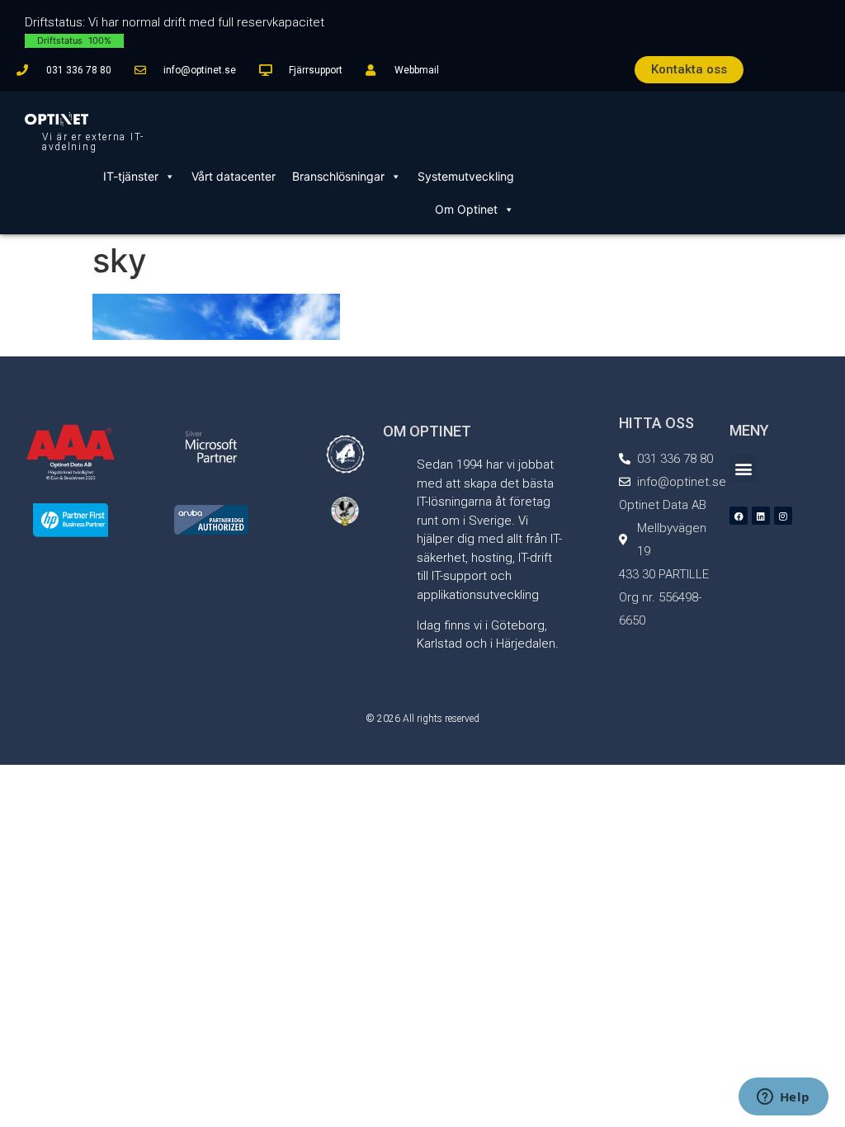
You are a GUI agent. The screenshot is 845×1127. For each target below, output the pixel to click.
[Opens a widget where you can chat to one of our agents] (783, 1098)
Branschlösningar (338, 176)
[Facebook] (738, 516)
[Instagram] (783, 516)
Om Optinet (466, 209)
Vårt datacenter (233, 176)
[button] (743, 468)
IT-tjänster (130, 176)
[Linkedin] (761, 516)
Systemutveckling (466, 176)
